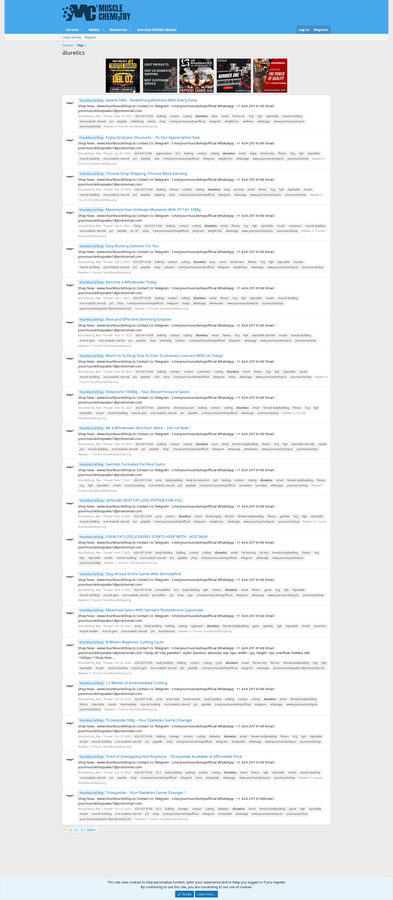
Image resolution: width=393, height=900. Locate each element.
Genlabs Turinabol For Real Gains (122, 464)
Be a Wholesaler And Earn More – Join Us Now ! (134, 427)
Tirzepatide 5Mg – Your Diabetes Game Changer (135, 720)
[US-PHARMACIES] (196, 75)
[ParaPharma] (270, 75)
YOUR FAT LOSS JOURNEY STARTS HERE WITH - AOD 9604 (143, 536)
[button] (82, 29)
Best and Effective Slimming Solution (125, 319)
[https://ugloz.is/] (123, 75)
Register (90, 37)
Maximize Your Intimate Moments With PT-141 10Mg (140, 209)
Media (94, 29)
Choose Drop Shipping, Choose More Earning (133, 173)
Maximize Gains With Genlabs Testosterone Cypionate (141, 609)
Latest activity (71, 37)
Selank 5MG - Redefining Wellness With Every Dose (138, 100)
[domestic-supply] (160, 75)
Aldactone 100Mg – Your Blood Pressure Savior (134, 391)
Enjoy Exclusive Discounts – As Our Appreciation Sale (139, 137)
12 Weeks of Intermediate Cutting (123, 682)
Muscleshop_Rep (89, 116)
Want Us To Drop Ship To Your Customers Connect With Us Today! (151, 355)
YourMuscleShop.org (143, 126)
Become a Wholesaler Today (118, 282)
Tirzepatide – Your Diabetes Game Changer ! (132, 792)
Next (90, 830)
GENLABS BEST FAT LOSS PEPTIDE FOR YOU (130, 500)
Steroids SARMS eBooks (156, 29)
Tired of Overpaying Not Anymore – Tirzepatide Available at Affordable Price (160, 756)
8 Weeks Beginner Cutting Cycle (121, 642)
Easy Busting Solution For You (119, 245)
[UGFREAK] (234, 75)
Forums (72, 29)
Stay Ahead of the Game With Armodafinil (130, 573)
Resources (118, 29)
